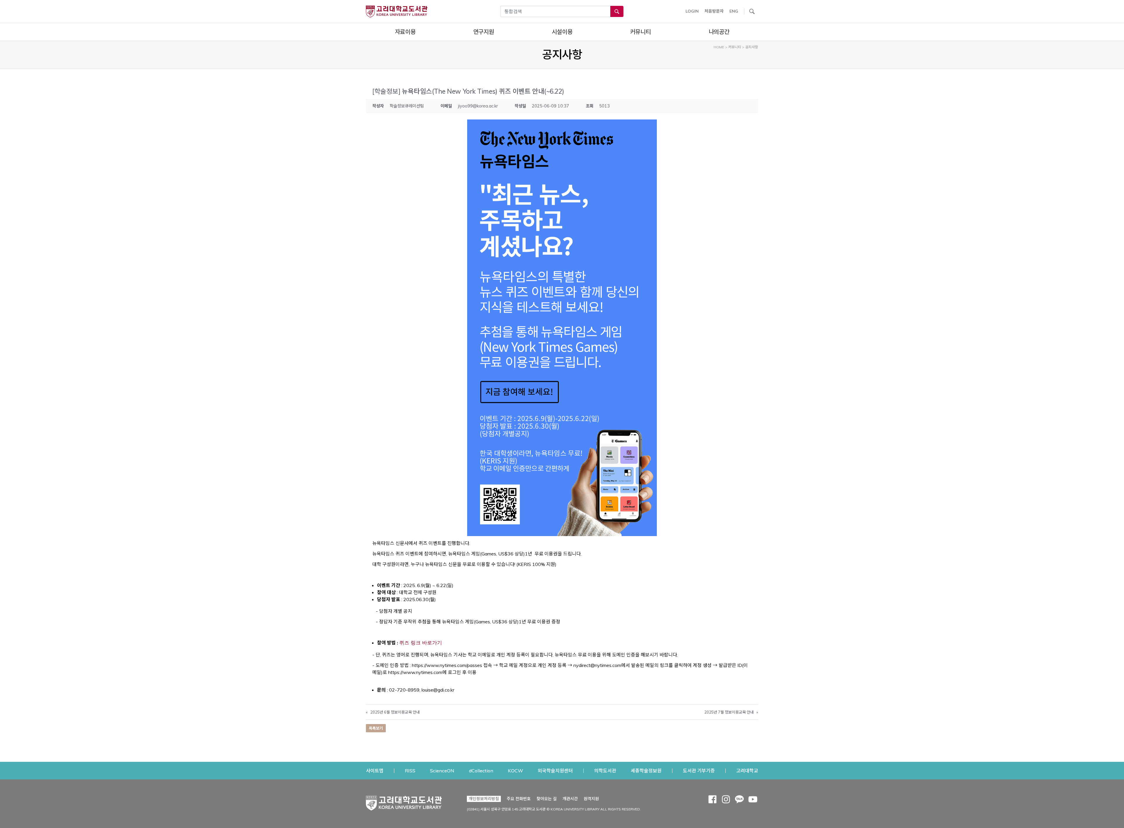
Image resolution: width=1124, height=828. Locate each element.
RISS (410, 770)
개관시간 (570, 798)
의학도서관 (605, 770)
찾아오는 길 (547, 798)
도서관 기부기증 (699, 770)
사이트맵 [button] (374, 771)
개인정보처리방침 (484, 798)
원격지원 (591, 798)
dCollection (481, 770)
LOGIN (692, 11)
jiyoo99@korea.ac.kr (478, 106)
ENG (733, 11)
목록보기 (376, 728)
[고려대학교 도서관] (404, 802)
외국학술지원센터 (555, 770)
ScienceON (442, 770)
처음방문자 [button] (714, 11)
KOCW (515, 770)
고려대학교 (747, 770)
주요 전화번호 (519, 798)
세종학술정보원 (646, 770)
